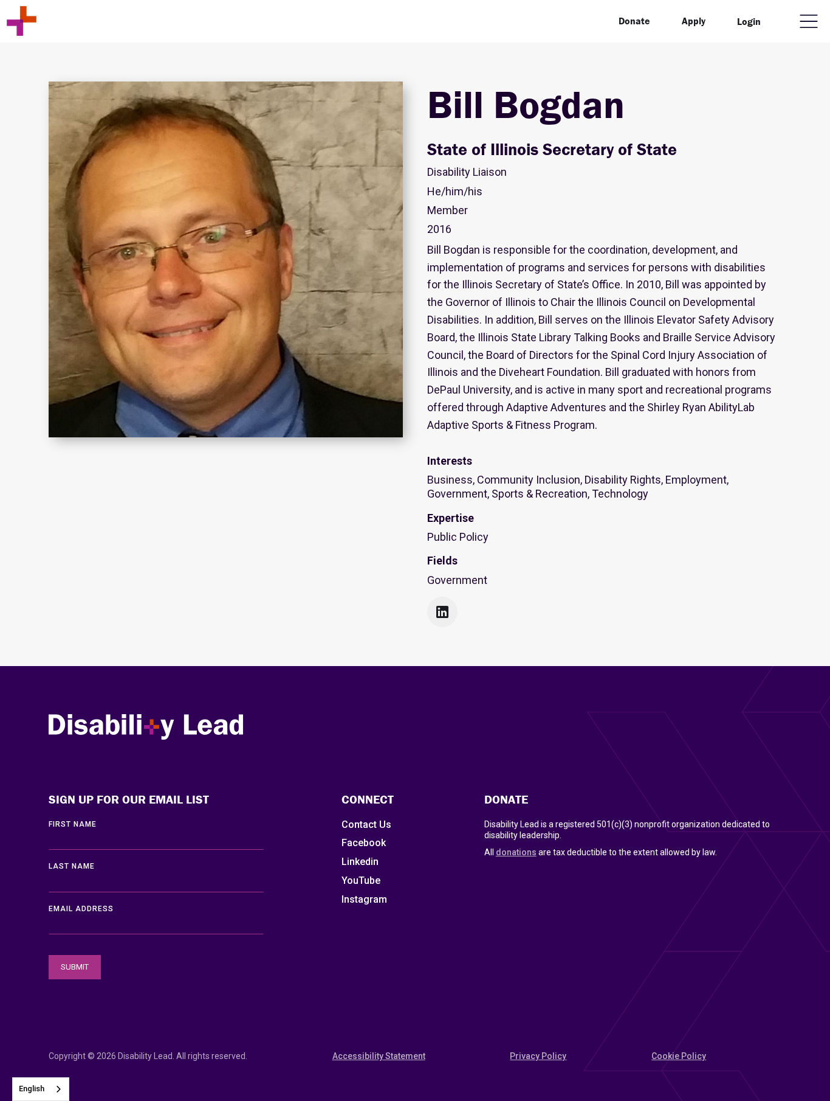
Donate (634, 20)
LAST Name (72, 866)
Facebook (363, 843)
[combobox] (40, 1089)
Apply (693, 20)
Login (749, 21)
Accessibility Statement (378, 1056)
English (31, 1088)
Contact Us (366, 824)
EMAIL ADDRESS (81, 909)
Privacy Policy (538, 1056)
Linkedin (360, 861)
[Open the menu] (808, 21)
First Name (73, 824)
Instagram (364, 899)
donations (516, 852)
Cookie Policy (678, 1056)
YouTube (360, 880)
